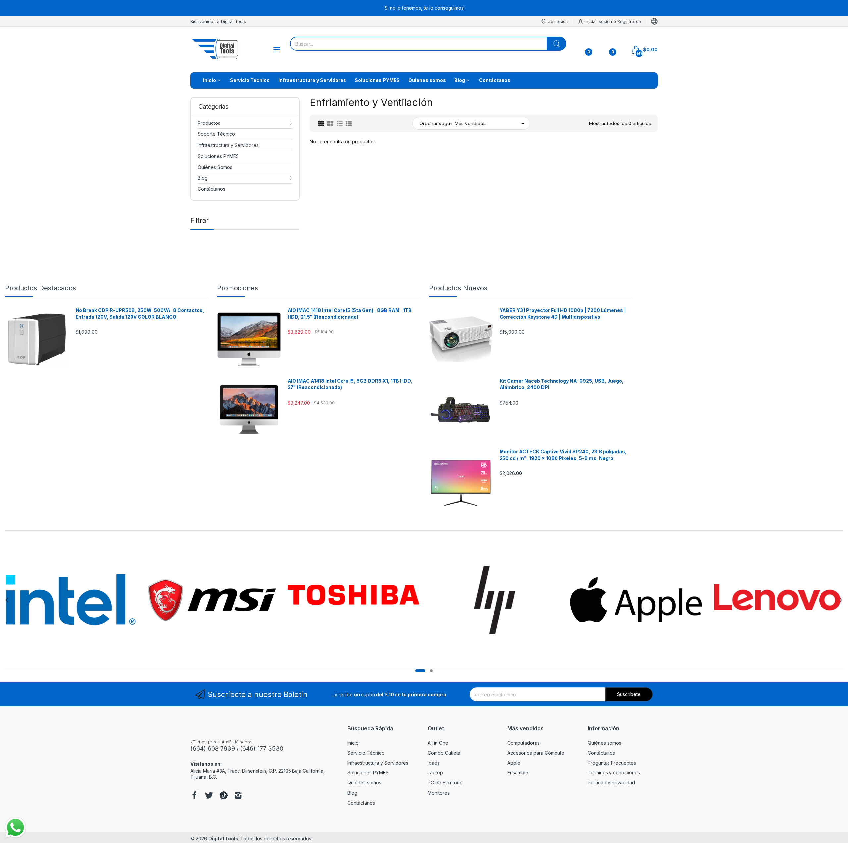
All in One (438, 743)
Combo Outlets (444, 753)
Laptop (435, 772)
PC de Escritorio (445, 782)
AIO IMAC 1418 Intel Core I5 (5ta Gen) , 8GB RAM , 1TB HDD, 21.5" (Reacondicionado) (350, 313)
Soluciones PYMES (368, 772)
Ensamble (517, 772)
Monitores (439, 793)
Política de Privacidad (611, 782)
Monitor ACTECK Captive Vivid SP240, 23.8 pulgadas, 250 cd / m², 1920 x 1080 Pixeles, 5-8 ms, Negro (563, 455)
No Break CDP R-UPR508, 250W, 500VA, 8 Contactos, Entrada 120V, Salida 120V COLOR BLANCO (140, 313)
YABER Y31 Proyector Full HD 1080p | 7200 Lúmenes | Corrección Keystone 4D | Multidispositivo (563, 313)
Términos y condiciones (614, 772)
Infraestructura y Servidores (377, 763)
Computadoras (523, 743)
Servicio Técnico (366, 753)
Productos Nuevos (458, 288)
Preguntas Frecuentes (612, 763)
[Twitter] (209, 796)
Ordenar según (435, 123)
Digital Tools (223, 838)
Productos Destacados (40, 288)
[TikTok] (224, 796)
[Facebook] (194, 796)
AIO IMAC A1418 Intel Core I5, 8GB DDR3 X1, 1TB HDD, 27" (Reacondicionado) (350, 384)
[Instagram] (238, 796)
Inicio (353, 743)
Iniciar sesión (599, 21)
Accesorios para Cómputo (535, 753)
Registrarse (629, 21)
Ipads (434, 763)
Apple (513, 763)
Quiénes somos (364, 782)
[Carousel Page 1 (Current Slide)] (420, 670)
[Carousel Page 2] (431, 670)
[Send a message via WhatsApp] (15, 828)
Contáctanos (361, 803)
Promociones (237, 288)
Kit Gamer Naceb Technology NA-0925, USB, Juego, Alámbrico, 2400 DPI (562, 384)
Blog (352, 793)
